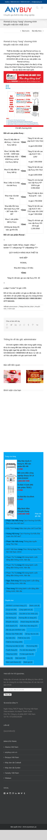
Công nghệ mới (25, 610)
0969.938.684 (35, 298)
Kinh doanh (11, 626)
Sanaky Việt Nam (12, 773)
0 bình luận (11, 309)
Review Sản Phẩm (14, 634)
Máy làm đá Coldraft (13, 763)
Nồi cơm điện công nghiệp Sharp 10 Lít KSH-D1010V (25, 475)
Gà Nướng (11, 618)
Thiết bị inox (24, 638)
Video (9, 658)
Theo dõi (8, 694)
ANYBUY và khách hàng (16, 605)
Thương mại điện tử (14, 646)
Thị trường (32, 646)
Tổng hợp (11, 654)
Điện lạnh (20, 658)
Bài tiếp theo (37, 31)
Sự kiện (10, 638)
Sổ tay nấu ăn (31, 634)
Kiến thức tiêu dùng (28, 626)
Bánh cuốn (34, 605)
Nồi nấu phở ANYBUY (15, 630)
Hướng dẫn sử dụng (27, 618)
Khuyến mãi (12, 622)
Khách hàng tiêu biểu (30, 622)
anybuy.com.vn (11, 752)
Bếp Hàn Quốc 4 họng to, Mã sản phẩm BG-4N (24, 463)
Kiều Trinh (10, 528)
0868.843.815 (11, 298)
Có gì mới (11, 610)
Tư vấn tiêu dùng (27, 650)
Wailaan (8, 778)
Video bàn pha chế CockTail (30, 528)
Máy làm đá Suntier (12, 768)
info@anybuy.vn (37, 2)
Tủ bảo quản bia (27, 654)
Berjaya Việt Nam (12, 757)
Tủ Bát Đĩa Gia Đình (25, 497)
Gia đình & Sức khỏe (28, 614)
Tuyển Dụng (11, 650)
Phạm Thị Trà (11, 557)
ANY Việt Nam (12, 549)
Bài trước (26, 31)
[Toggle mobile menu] (42, 7)
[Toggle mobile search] (37, 7)
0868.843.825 (23, 298)
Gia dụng (11, 614)
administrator (13, 306)
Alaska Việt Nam (11, 747)
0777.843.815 (9, 301)
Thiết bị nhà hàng (14, 642)
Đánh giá (28, 662)
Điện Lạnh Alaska (13, 662)
